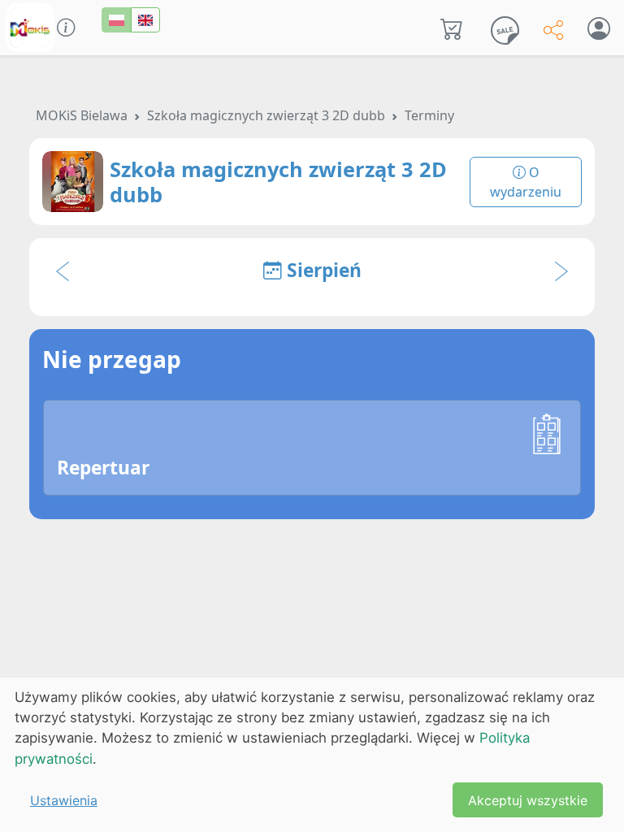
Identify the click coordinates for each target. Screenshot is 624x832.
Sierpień (322, 270)
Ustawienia (64, 800)
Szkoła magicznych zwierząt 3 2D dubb (266, 115)
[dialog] (312, 755)
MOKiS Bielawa (82, 115)
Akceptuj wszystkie (527, 800)
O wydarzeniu (525, 182)
